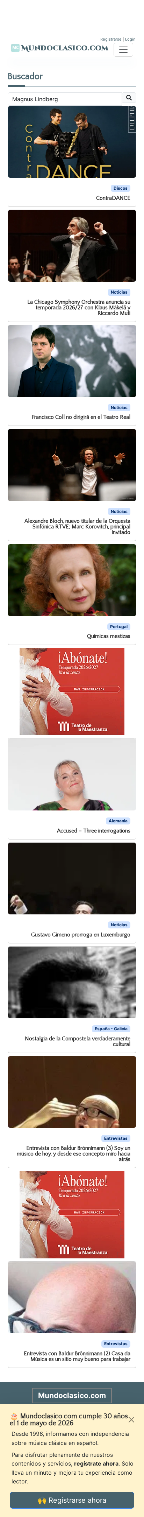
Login (130, 39)
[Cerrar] (131, 1420)
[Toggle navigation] (123, 50)
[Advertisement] (72, 17)
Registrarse (111, 39)
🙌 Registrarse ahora (72, 1500)
